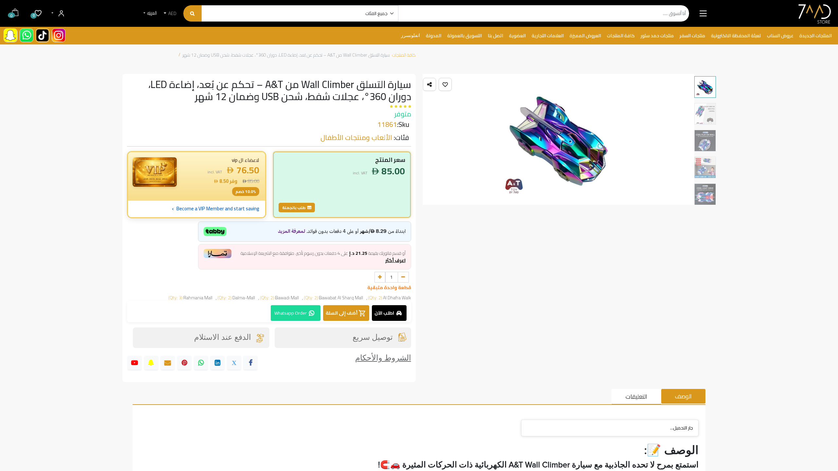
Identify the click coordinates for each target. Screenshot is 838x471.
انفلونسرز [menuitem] (410, 35)
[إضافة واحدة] (380, 277)
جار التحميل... (681, 428)
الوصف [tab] (683, 396)
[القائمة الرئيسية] (703, 13)
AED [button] (171, 13)
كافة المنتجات (404, 55)
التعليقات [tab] (636, 396)
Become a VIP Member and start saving (215, 208)
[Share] (429, 84)
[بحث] (192, 13)
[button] (445, 84)
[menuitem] (815, 36)
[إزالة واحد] (403, 277)
